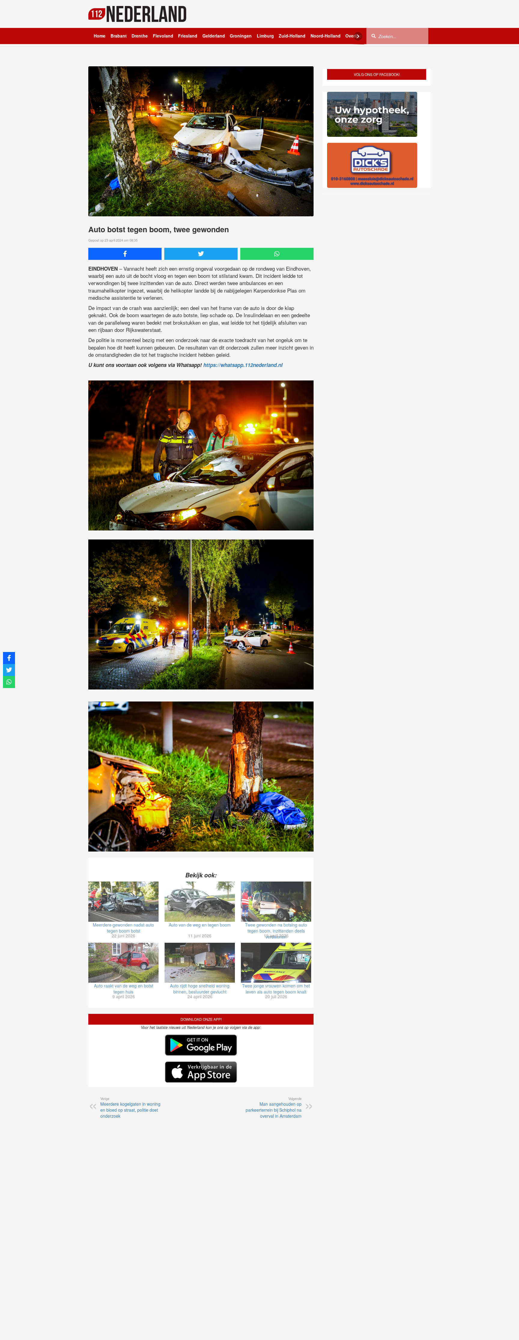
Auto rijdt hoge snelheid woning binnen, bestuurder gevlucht (199, 989)
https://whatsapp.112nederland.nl (243, 364)
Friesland (187, 36)
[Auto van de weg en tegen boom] (200, 902)
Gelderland (213, 36)
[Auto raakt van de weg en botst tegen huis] (123, 963)
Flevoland (163, 36)
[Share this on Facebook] (125, 254)
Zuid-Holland (292, 36)
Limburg (265, 36)
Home (99, 36)
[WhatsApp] (277, 254)
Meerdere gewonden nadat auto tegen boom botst (123, 928)
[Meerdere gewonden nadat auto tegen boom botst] (123, 902)
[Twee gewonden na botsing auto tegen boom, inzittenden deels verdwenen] (276, 902)
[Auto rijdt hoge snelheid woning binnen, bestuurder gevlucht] (200, 963)
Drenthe (140, 36)
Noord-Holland (326, 36)
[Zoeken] (374, 35)
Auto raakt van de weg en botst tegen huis (123, 989)
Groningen (241, 36)
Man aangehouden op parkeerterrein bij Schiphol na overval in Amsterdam (274, 1107)
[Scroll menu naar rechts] (358, 36)
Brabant (119, 36)
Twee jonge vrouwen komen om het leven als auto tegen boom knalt (276, 989)
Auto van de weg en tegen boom (200, 925)
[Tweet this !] (201, 254)
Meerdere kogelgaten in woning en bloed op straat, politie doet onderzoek (130, 1107)
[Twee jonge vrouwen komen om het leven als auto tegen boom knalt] (276, 963)
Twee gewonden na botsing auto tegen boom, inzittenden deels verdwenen (276, 931)
